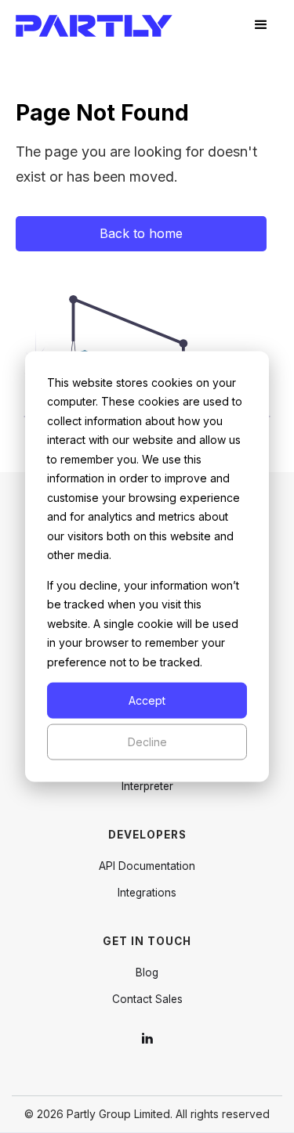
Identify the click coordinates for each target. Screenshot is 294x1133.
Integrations (147, 892)
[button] (261, 25)
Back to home (141, 233)
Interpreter (147, 786)
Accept (147, 699)
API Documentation (147, 866)
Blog (147, 972)
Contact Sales (147, 999)
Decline (147, 742)
